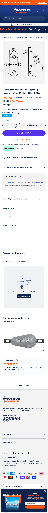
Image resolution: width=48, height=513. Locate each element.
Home (4, 36)
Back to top (24, 385)
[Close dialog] (45, 491)
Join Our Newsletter (35, 507)
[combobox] (24, 18)
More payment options (24, 139)
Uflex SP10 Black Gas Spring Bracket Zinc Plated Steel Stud (22, 37)
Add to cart (32, 125)
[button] (44, 11)
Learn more (42, 2)
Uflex (4, 86)
